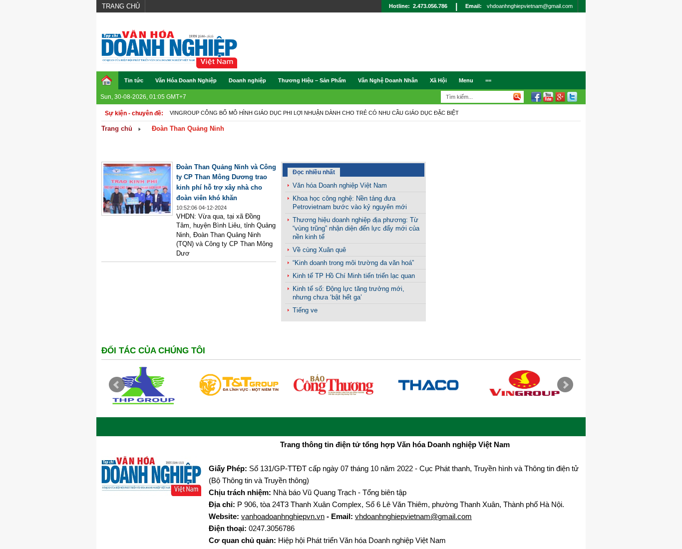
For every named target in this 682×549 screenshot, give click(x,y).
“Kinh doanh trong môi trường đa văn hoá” (353, 263)
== (488, 80)
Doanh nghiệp (247, 80)
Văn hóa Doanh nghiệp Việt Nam (340, 185)
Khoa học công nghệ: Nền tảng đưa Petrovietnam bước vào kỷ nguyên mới (350, 203)
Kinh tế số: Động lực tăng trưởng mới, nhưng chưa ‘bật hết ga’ (348, 293)
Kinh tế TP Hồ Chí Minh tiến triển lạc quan (354, 275)
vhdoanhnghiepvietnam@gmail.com (530, 6)
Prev (117, 385)
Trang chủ (121, 6)
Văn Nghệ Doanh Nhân (388, 80)
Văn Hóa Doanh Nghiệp (186, 80)
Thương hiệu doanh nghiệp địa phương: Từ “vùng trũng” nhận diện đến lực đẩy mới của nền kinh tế (356, 228)
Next (565, 385)
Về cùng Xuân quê (319, 250)
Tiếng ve (305, 310)
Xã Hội (438, 80)
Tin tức (133, 80)
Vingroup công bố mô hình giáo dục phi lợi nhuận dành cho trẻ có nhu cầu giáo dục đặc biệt (314, 113)
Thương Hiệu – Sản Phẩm (312, 80)
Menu (466, 80)
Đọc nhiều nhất (314, 172)
